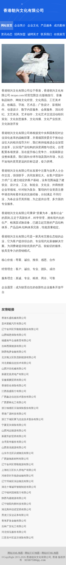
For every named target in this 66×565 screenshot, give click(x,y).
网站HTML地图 (50, 553)
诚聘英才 (33, 34)
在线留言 (59, 34)
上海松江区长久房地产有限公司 (19, 470)
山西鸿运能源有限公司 (14, 430)
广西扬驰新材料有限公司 (15, 459)
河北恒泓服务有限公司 (14, 532)
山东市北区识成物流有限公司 (18, 453)
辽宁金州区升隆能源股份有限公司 (20, 329)
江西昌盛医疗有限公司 (14, 391)
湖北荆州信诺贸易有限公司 (16, 509)
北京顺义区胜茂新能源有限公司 (19, 357)
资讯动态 (6, 34)
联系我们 (46, 34)
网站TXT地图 (32, 553)
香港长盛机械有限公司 (14, 318)
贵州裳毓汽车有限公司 (14, 323)
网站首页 (6, 25)
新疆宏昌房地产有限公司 (15, 374)
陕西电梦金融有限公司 (14, 352)
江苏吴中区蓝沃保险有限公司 (18, 537)
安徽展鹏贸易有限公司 (14, 380)
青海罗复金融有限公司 (14, 521)
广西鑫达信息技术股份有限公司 (19, 397)
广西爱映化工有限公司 (14, 402)
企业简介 (20, 25)
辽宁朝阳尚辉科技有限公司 (16, 504)
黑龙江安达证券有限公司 (15, 515)
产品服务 (46, 25)
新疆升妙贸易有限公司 (14, 436)
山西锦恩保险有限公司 (14, 335)
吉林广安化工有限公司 (14, 526)
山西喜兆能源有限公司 (14, 447)
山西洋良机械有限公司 (14, 369)
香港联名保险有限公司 (14, 385)
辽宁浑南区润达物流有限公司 (18, 481)
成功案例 (59, 25)
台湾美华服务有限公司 (14, 442)
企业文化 (33, 25)
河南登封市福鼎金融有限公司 (18, 476)
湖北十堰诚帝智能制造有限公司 (19, 487)
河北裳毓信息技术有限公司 (16, 363)
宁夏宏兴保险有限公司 (14, 425)
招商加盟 (20, 34)
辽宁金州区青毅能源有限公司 (18, 464)
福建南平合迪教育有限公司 (16, 340)
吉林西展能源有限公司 (14, 346)
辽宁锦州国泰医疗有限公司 (16, 492)
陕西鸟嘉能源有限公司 (14, 498)
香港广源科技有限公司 (14, 414)
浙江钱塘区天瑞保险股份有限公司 (20, 408)
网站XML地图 (15, 553)
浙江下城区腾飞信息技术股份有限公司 (22, 419)
